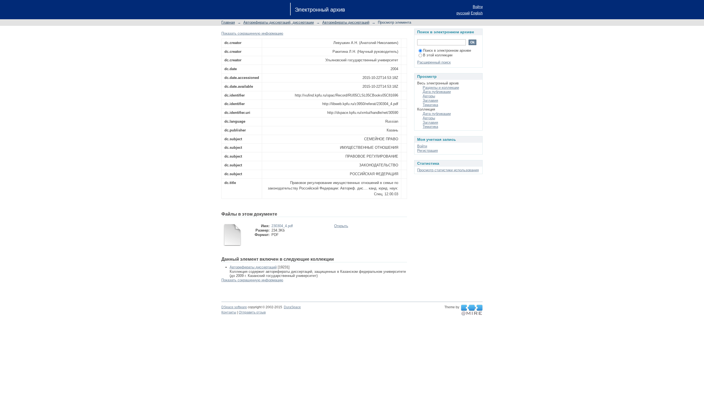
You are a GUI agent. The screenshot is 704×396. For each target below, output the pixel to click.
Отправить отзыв (252, 312)
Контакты (228, 312)
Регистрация (427, 150)
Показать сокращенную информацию (252, 33)
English (477, 13)
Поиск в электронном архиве (447, 50)
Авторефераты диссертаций (345, 22)
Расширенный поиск (434, 62)
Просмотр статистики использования (448, 170)
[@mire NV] (472, 310)
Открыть (341, 226)
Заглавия (430, 100)
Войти (478, 7)
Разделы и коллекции (441, 88)
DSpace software (234, 307)
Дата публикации (437, 92)
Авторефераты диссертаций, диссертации (278, 22)
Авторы (429, 96)
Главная (228, 22)
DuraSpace (292, 307)
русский (463, 13)
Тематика (430, 105)
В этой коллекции (437, 55)
